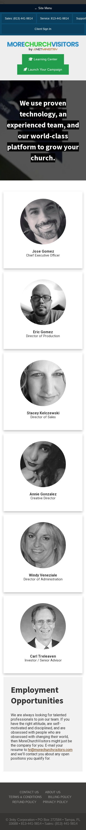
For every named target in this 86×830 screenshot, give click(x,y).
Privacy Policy (55, 802)
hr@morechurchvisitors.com (50, 750)
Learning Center (45, 59)
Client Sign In (43, 29)
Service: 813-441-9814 (54, 18)
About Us (53, 792)
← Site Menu (43, 8)
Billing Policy (60, 797)
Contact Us (29, 792)
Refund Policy (24, 802)
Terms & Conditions (25, 797)
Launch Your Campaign (44, 69)
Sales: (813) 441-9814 (19, 18)
